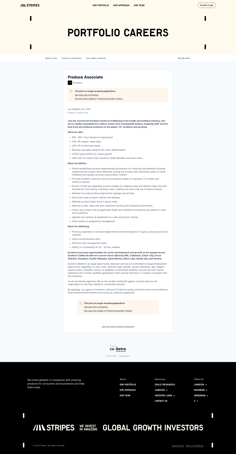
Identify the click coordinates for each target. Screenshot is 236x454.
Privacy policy (111, 356)
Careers (160, 390)
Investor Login (208, 5)
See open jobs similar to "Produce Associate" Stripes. (99, 98)
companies (71, 58)
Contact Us (161, 401)
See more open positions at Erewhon (118, 326)
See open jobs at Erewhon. (87, 95)
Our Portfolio (101, 5)
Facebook (199, 390)
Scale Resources (165, 384)
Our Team (139, 5)
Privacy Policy (178, 446)
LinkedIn (199, 384)
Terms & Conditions (194, 446)
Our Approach (121, 5)
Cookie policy (124, 356)
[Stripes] (29, 5)
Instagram (200, 395)
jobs (51, 58)
